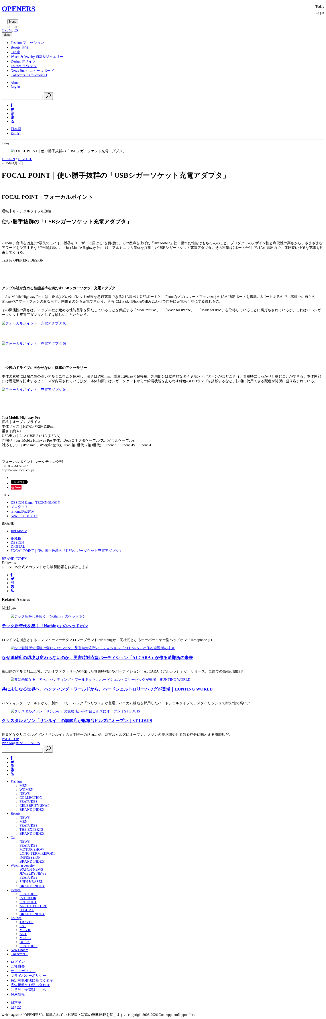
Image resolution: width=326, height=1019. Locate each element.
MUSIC (25, 938)
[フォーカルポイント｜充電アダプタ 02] (34, 323)
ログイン (18, 962)
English (16, 133)
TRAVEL (26, 922)
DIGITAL (25, 159)
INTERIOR (28, 898)
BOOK (25, 942)
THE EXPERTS (31, 829)
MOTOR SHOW (32, 849)
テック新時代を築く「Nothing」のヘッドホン (45, 626)
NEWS (25, 793)
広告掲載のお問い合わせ (30, 985)
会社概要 (18, 966)
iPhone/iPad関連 (23, 511)
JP (8, 26)
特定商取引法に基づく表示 (32, 980)
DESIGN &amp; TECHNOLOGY (35, 502)
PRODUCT (28, 902)
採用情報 (18, 994)
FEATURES (28, 801)
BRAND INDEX (14, 559)
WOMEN (26, 789)
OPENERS (18, 9)
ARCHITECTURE (33, 906)
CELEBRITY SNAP (34, 805)
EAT (23, 926)
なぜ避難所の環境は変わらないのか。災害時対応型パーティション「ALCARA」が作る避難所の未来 (97, 657)
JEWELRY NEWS (33, 873)
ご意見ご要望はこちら (28, 989)
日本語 (16, 129)
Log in (15, 87)
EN (16, 26)
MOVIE (25, 930)
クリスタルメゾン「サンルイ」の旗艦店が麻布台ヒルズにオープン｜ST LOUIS (77, 720)
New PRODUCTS (24, 516)
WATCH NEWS (31, 869)
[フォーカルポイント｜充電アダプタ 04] (34, 389)
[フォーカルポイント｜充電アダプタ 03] (34, 343)
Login (320, 12)
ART (23, 934)
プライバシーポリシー (28, 976)
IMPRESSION (30, 857)
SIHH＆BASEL (31, 881)
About (15, 83)
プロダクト (19, 507)
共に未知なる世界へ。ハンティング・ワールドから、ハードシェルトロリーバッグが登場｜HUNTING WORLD (107, 689)
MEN (23, 785)
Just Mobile (19, 531)
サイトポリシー (23, 971)
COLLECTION (31, 797)
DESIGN (8, 159)
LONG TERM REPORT (37, 853)
